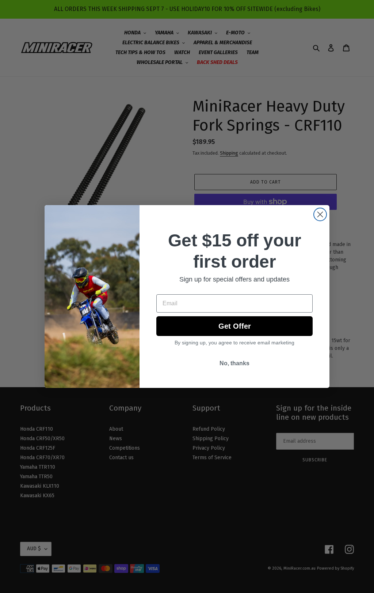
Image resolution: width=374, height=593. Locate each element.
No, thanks (234, 363)
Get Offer (234, 326)
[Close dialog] (320, 214)
